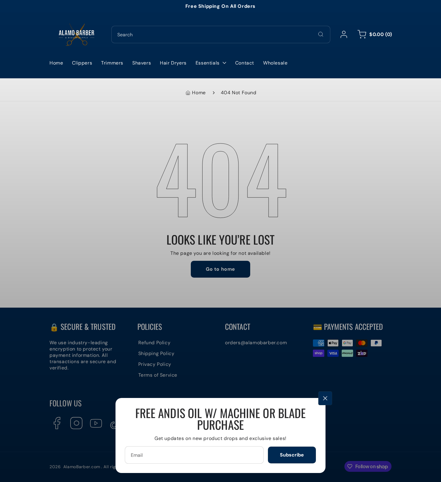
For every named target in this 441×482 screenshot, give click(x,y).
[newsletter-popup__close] (325, 398)
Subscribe (292, 455)
